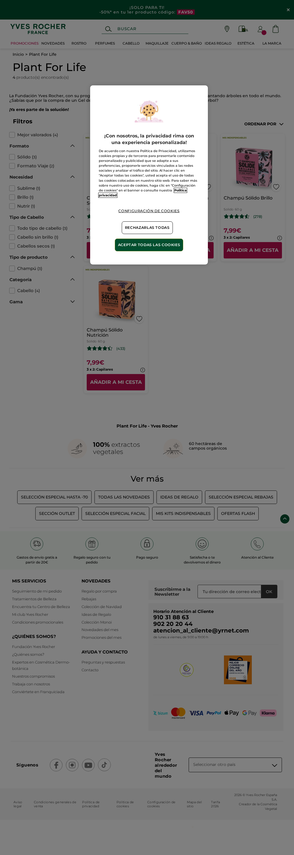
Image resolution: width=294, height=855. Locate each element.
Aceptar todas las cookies (149, 245)
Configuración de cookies (148, 211)
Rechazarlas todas (147, 227)
